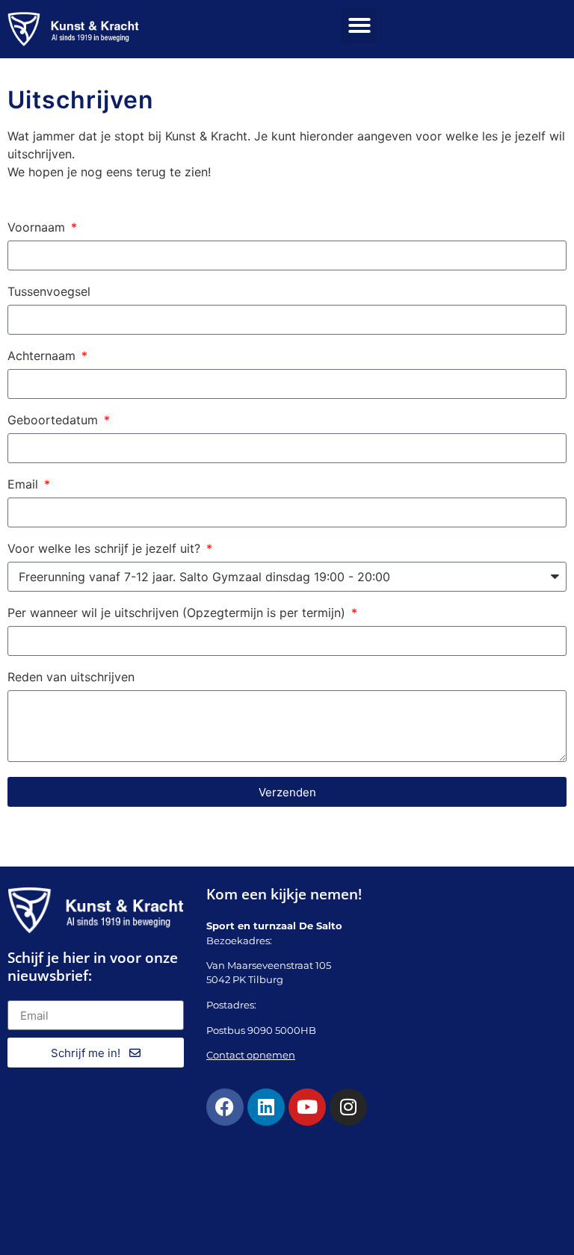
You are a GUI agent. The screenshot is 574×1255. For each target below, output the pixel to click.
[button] (359, 25)
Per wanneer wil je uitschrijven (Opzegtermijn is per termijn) (178, 613)
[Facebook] (225, 1107)
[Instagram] (348, 1107)
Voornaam (38, 228)
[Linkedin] (266, 1107)
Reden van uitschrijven (71, 677)
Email (24, 485)
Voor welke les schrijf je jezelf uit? (105, 549)
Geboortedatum (54, 420)
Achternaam (43, 356)
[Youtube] (307, 1107)
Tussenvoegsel (48, 292)
